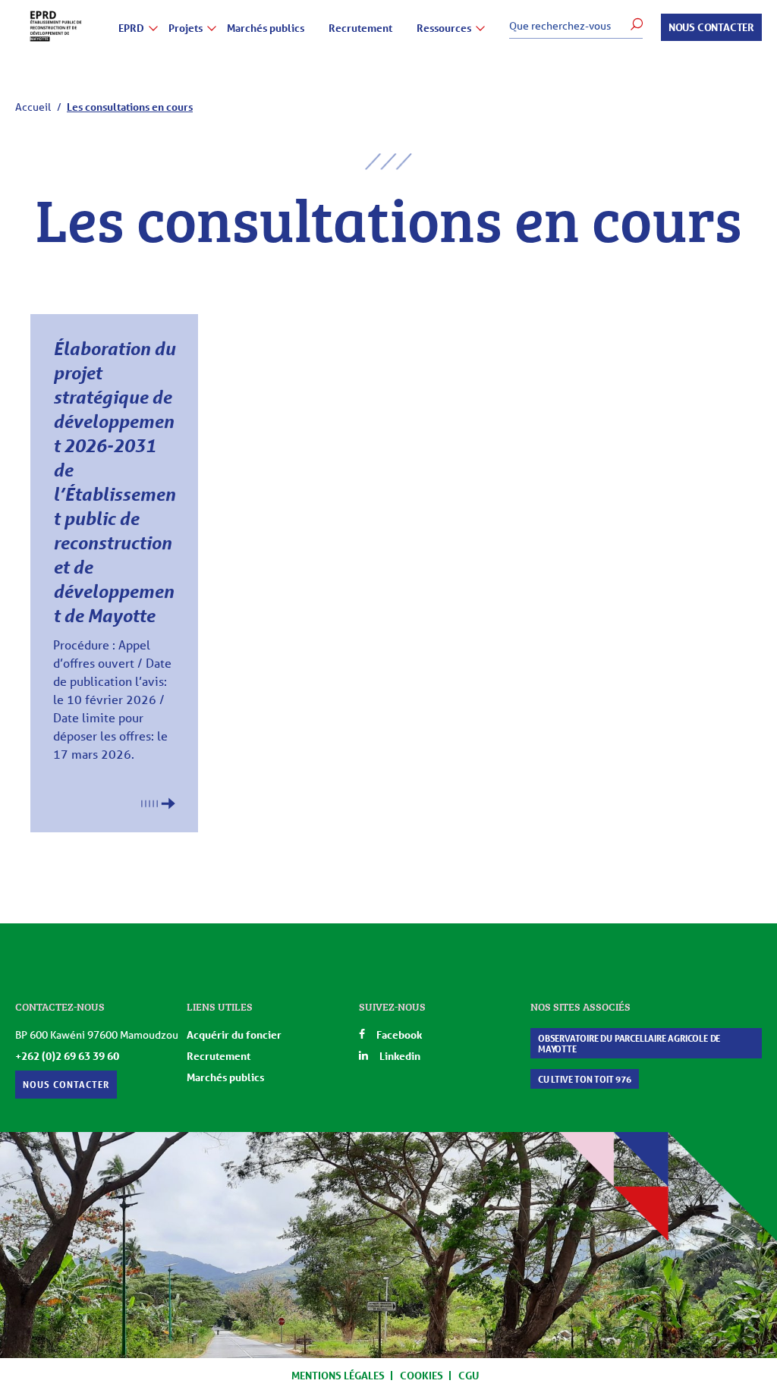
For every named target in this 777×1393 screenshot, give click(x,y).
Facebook (399, 1034)
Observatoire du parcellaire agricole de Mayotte (629, 1043)
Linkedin (399, 1056)
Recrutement (360, 28)
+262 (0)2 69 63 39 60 (67, 1056)
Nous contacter (711, 27)
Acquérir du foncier (234, 1034)
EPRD (131, 28)
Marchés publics (265, 28)
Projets (185, 28)
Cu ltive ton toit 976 (584, 1079)
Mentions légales (338, 1375)
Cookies (421, 1375)
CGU (468, 1375)
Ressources (444, 28)
